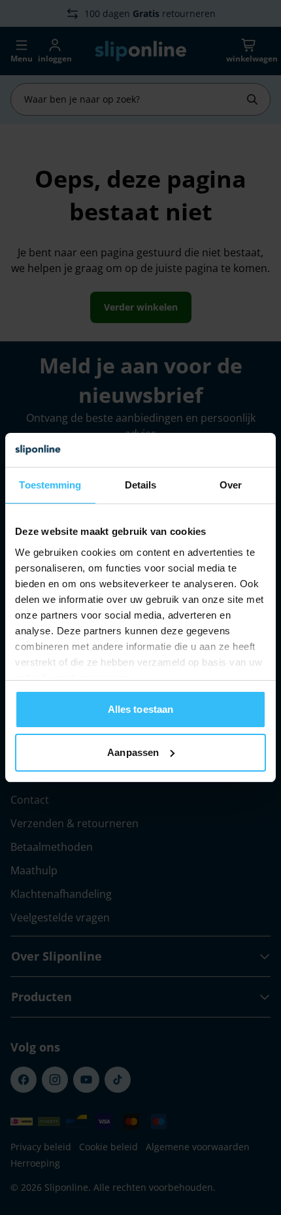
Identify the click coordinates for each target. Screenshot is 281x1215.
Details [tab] (141, 484)
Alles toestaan (140, 709)
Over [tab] (231, 484)
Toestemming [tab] (50, 484)
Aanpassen (133, 752)
